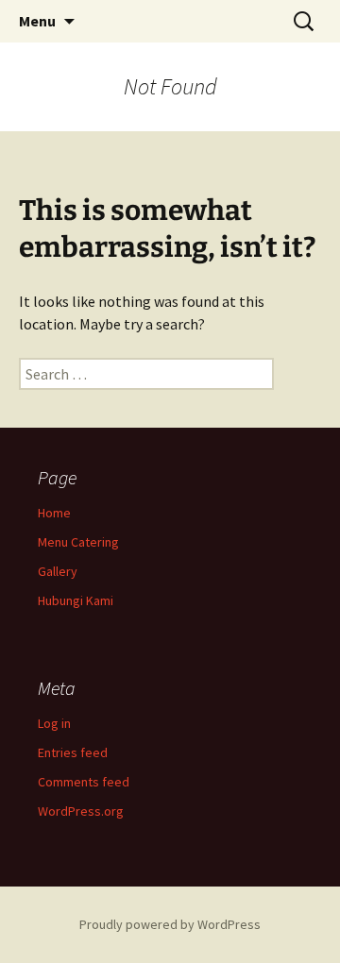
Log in (54, 723)
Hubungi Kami (75, 600)
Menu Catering (78, 541)
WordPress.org (81, 810)
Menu (37, 20)
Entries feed (73, 752)
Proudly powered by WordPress (170, 924)
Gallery (57, 571)
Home (54, 512)
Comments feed (83, 781)
